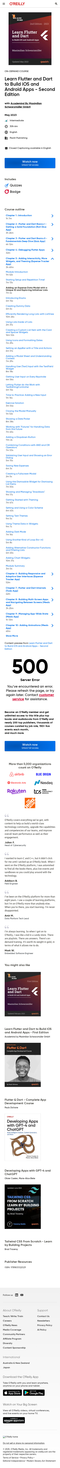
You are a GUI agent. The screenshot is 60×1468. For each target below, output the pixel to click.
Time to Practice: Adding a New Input (26, 396)
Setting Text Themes (17, 517)
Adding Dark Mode (16, 533)
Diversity (7, 1343)
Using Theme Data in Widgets (22, 525)
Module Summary (15, 567)
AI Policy (41, 1329)
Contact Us (43, 1316)
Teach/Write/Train (13, 1316)
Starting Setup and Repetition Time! (25, 281)
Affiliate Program (12, 1338)
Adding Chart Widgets (18, 559)
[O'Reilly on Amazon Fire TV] (14, 1422)
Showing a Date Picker (18, 420)
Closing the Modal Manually (21, 412)
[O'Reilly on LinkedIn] (16, 1295)
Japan (6, 1367)
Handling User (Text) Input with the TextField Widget (29, 369)
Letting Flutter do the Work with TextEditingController (23, 387)
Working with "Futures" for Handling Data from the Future (28, 429)
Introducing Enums (16, 299)
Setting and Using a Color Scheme (24, 509)
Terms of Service (10, 1457)
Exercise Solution (15, 404)
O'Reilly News (10, 1325)
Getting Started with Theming (22, 501)
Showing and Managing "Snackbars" (25, 493)
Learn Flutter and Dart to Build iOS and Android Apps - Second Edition (28, 646)
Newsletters (43, 1320)
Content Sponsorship (14, 1347)
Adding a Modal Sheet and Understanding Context (28, 358)
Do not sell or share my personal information (23, 1443)
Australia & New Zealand (16, 1362)
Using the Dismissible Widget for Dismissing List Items (29, 484)
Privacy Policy (44, 1325)
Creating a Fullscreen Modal (21, 475)
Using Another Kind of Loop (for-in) (24, 541)
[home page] (17, 3)
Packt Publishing (18, 137)
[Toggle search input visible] (56, 3)
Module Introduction (17, 273)
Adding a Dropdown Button (21, 438)
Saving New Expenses (17, 467)
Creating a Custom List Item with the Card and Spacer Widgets (29, 332)
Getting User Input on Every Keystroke (26, 378)
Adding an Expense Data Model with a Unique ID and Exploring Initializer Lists (27, 290)
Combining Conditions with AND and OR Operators (28, 447)
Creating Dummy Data (18, 307)
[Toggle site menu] (3, 3)
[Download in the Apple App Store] (12, 1395)
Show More (12, 636)
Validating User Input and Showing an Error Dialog (29, 458)
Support (42, 1310)
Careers (7, 1320)
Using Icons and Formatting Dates (24, 341)
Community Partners (14, 1334)
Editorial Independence (14, 1461)
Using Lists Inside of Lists (19, 323)
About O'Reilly (12, 1310)
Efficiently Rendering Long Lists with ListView (30, 315)
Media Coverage (12, 1329)
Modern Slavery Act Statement (41, 1461)
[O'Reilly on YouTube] (21, 1295)
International (11, 1357)
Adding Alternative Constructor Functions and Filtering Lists (28, 550)
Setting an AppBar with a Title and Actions (29, 349)
